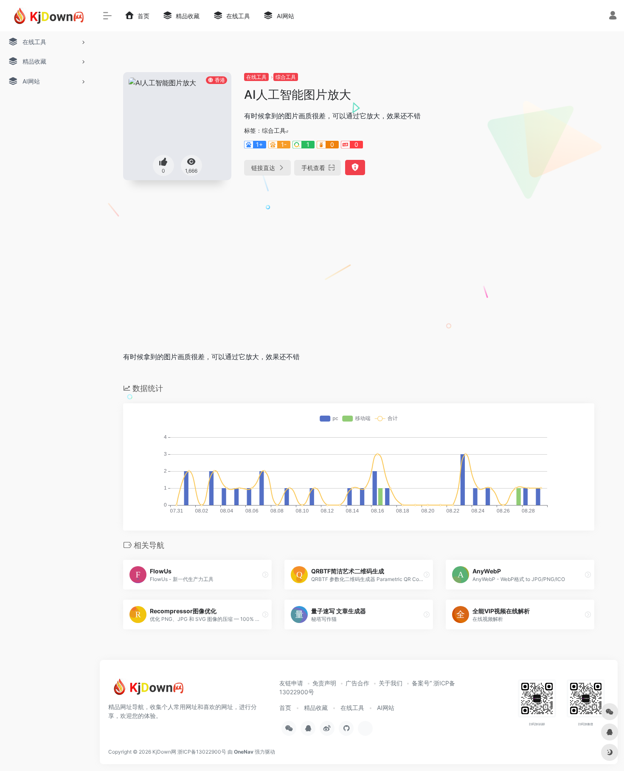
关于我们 (390, 683)
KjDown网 (164, 752)
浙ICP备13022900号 (201, 752)
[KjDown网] (146, 690)
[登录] (612, 16)
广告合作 (357, 683)
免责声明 (324, 683)
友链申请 (291, 683)
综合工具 (285, 77)
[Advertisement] (358, 280)
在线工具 (256, 77)
